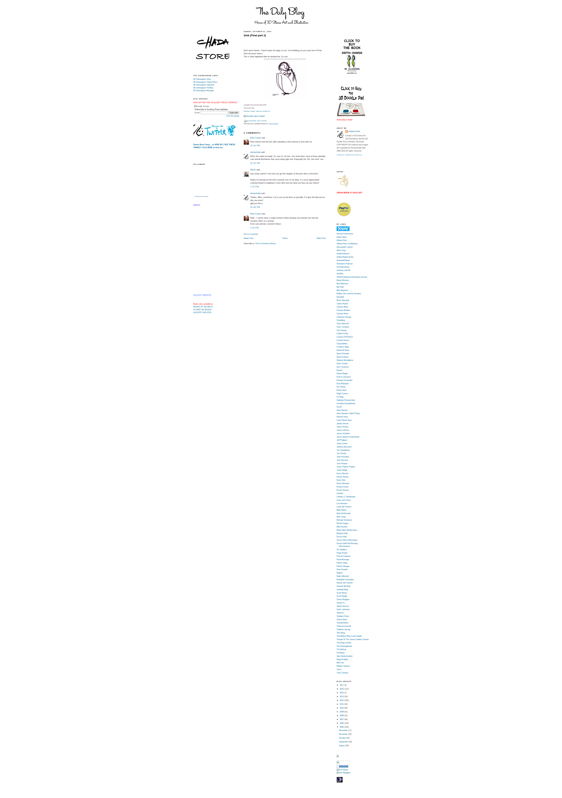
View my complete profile (349, 155)
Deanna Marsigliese (345, 360)
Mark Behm (341, 510)
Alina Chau (341, 250)
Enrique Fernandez (345, 380)
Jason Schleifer (343, 433)
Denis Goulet (342, 363)
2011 (342, 704)
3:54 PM (254, 228)
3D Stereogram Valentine (203, 85)
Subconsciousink (344, 626)
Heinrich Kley (342, 417)
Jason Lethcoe (343, 430)
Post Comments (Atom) (266, 243)
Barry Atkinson (343, 280)
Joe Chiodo (341, 453)
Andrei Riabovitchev (345, 257)
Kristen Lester (342, 487)
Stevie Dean (342, 619)
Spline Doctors (343, 606)
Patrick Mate (342, 563)
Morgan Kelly (342, 533)
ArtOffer (340, 274)
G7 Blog (340, 397)
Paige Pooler (342, 553)
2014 (342, 693)
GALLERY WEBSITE (202, 295)
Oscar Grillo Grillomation (347, 540)
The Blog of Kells (344, 643)
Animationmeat (343, 267)
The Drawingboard (344, 646)
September (344, 742)
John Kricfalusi (343, 457)
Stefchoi (340, 613)
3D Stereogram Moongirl (203, 90)
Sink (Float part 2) (255, 35)
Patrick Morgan (343, 566)
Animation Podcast (345, 264)
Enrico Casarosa (344, 377)
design (253, 111)
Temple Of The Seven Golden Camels (353, 639)
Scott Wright (342, 596)
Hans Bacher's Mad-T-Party (348, 413)
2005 (342, 727)
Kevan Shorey (343, 477)
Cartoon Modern (343, 310)
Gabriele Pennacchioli (346, 400)
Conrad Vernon (343, 340)
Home (285, 238)
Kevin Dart (341, 480)
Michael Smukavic (344, 520)
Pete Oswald (342, 569)
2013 (342, 696)
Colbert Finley (342, 333)
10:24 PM (255, 145)
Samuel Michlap (343, 586)
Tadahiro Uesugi (343, 629)
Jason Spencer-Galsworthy (348, 437)
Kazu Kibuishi (342, 473)
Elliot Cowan (255, 138)
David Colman (342, 357)
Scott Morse (342, 593)
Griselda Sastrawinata (346, 403)
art (269, 111)
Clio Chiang (341, 330)
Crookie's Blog (343, 347)
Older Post (321, 238)
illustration (247, 111)
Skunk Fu (341, 603)
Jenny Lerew (342, 443)
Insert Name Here (344, 420)
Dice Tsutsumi (343, 367)
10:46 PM (255, 207)
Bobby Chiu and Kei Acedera (349, 293)
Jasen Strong (342, 427)
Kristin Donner (343, 490)
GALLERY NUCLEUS (202, 312)
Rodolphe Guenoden (345, 579)
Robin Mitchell (343, 576)
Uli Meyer (341, 653)
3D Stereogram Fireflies (203, 88)
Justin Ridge (342, 470)
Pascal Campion (344, 556)
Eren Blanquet (343, 383)
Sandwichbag (342, 589)
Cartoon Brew (342, 307)
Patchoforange (343, 559)
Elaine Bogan (342, 373)
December (343, 730)
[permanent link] (254, 116)
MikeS (253, 170)
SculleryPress (198, 196)
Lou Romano (342, 503)
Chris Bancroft (343, 323)
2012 (342, 700)
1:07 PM (254, 187)
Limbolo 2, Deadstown (346, 497)
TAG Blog (341, 633)
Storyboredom (342, 623)
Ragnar (340, 573)
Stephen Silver (343, 616)
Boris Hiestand (343, 300)
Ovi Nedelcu (342, 549)
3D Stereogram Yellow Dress (205, 82)
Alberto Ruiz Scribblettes (347, 244)
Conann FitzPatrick (345, 337)
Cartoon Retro (342, 313)
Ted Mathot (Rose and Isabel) (349, 636)
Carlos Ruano (342, 304)
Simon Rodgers (343, 599)
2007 (342, 719)
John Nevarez (342, 460)
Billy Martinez (342, 290)
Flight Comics (342, 393)
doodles (265, 111)
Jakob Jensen (342, 423)
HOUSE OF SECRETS (203, 307)
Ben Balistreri (342, 283)
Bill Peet (340, 287)
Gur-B (339, 407)
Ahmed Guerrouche (345, 234)
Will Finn (340, 663)
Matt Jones (341, 517)
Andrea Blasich (343, 253)
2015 (342, 689)
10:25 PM (255, 163)
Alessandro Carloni (345, 247)
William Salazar (343, 666)
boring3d (340, 297)
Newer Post (248, 238)
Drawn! (339, 370)
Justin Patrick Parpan (346, 467)
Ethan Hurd (341, 390)
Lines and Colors (344, 500)
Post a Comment (251, 234)
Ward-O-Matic (342, 659)
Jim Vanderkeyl (343, 450)
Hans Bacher (342, 410)
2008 (342, 715)
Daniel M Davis (343, 350)
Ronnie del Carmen (345, 583)
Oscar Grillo (342, 537)
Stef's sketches (343, 609)
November (343, 734)
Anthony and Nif (343, 270)
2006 (342, 723)
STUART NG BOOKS (202, 310)
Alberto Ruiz (342, 240)
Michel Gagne (342, 523)
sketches (259, 111)
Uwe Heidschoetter (345, 656)
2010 (342, 708)
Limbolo (340, 493)
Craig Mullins (342, 344)
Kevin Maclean (343, 483)
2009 (342, 712)
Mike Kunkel (342, 527)
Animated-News (343, 260)
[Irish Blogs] (342, 770)
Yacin (339, 669)
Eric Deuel (341, 387)
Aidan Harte (342, 237)
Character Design (344, 317)
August (342, 745)
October (342, 738)
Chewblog (341, 320)
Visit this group (232, 116)
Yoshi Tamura (342, 673)
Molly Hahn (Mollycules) (347, 530)
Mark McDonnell (343, 513)
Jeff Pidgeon (342, 440)
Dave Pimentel (343, 353)
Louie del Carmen (344, 507)
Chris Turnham (343, 327)
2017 (342, 685)
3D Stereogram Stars (202, 79)
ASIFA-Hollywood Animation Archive (352, 277)
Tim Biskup (341, 649)
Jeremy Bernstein (344, 447)
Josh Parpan (342, 463)
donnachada (255, 152)
